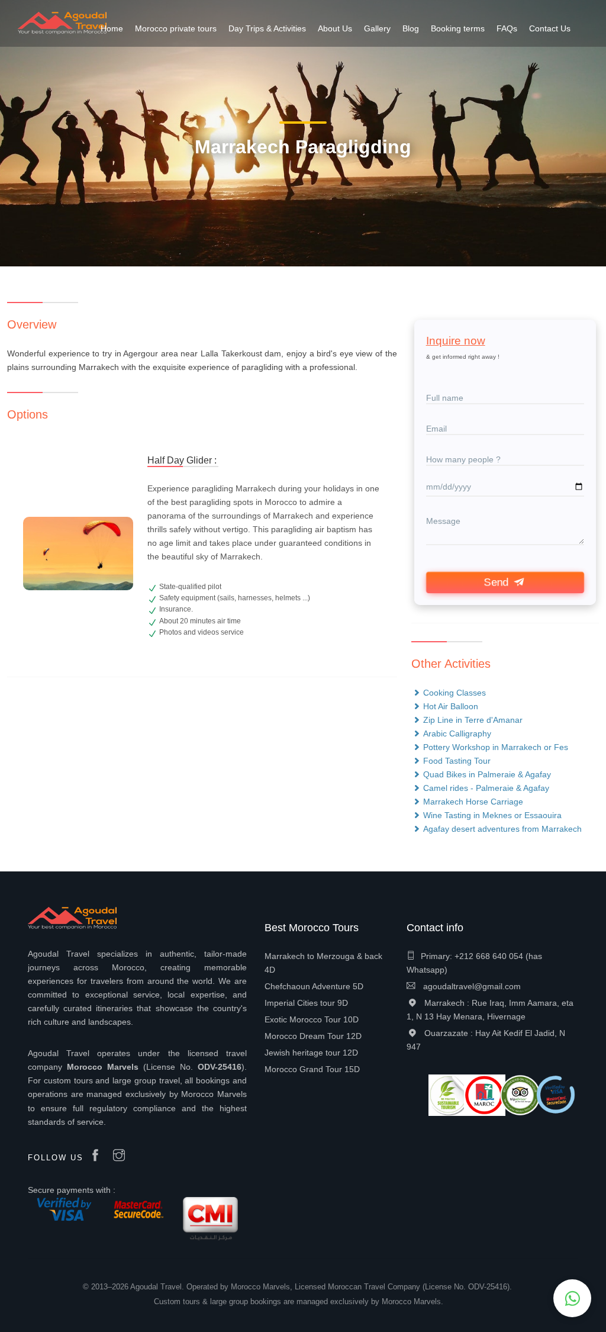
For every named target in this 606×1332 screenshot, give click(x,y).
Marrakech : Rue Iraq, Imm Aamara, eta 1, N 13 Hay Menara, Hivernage (490, 1009)
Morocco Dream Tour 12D (313, 1036)
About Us (335, 28)
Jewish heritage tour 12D (311, 1052)
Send (497, 582)
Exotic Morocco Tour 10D (312, 1019)
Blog (410, 28)
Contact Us (549, 28)
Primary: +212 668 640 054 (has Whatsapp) (474, 962)
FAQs (507, 28)
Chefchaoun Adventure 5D (314, 986)
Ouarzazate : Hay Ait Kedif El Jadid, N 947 (486, 1039)
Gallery (377, 28)
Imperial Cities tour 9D (306, 1003)
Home (112, 28)
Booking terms (458, 28)
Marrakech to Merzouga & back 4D (323, 962)
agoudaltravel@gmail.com (471, 986)
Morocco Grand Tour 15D (312, 1069)
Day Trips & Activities (267, 28)
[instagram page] (122, 1156)
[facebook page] (98, 1156)
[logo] (62, 22)
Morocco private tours (176, 28)
